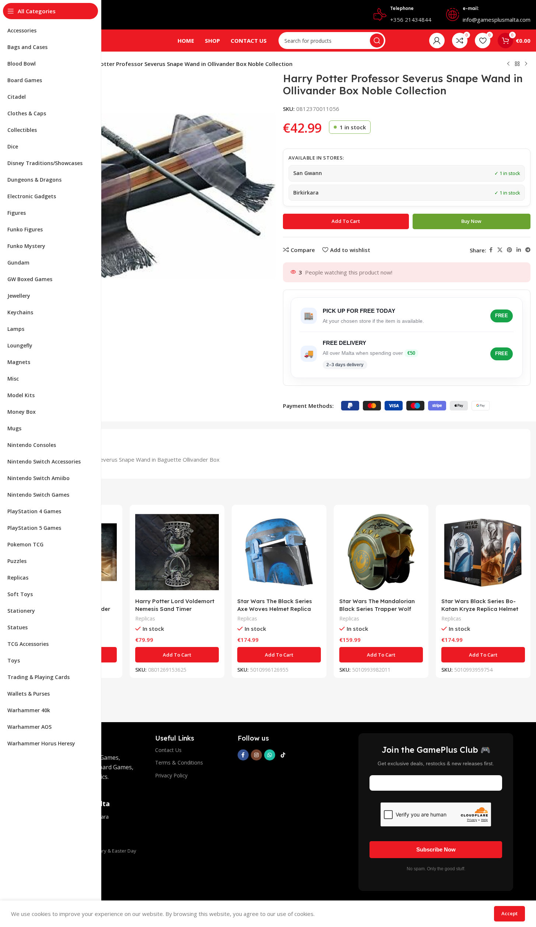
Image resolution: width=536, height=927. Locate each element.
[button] (177, 654)
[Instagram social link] (256, 754)
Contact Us (168, 749)
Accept (509, 913)
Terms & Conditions (179, 762)
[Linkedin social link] (518, 250)
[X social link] (500, 250)
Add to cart (346, 221)
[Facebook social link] (490, 250)
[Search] (377, 41)
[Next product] (526, 64)
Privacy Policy (171, 775)
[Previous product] (508, 64)
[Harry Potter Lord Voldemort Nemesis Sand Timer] (177, 552)
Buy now (471, 221)
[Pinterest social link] (509, 250)
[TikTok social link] (282, 754)
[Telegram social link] (528, 250)
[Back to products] (517, 64)
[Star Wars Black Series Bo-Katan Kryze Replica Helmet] (483, 552)
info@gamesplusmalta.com (496, 19)
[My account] (436, 40)
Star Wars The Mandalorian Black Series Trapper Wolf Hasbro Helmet (377, 609)
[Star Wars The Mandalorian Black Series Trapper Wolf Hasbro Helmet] (381, 552)
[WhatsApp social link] (269, 754)
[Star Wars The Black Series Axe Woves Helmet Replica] (279, 552)
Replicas (145, 618)
